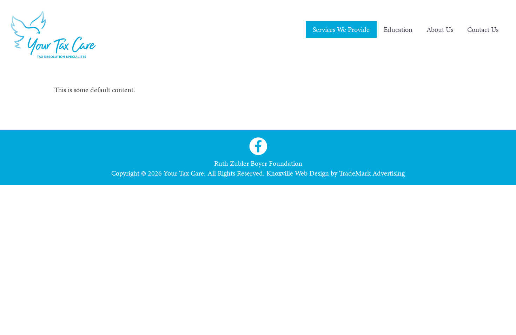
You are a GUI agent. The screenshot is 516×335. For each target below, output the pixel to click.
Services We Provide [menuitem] (341, 29)
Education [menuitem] (398, 29)
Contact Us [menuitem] (482, 29)
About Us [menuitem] (439, 29)
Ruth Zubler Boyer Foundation (258, 163)
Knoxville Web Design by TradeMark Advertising (335, 173)
